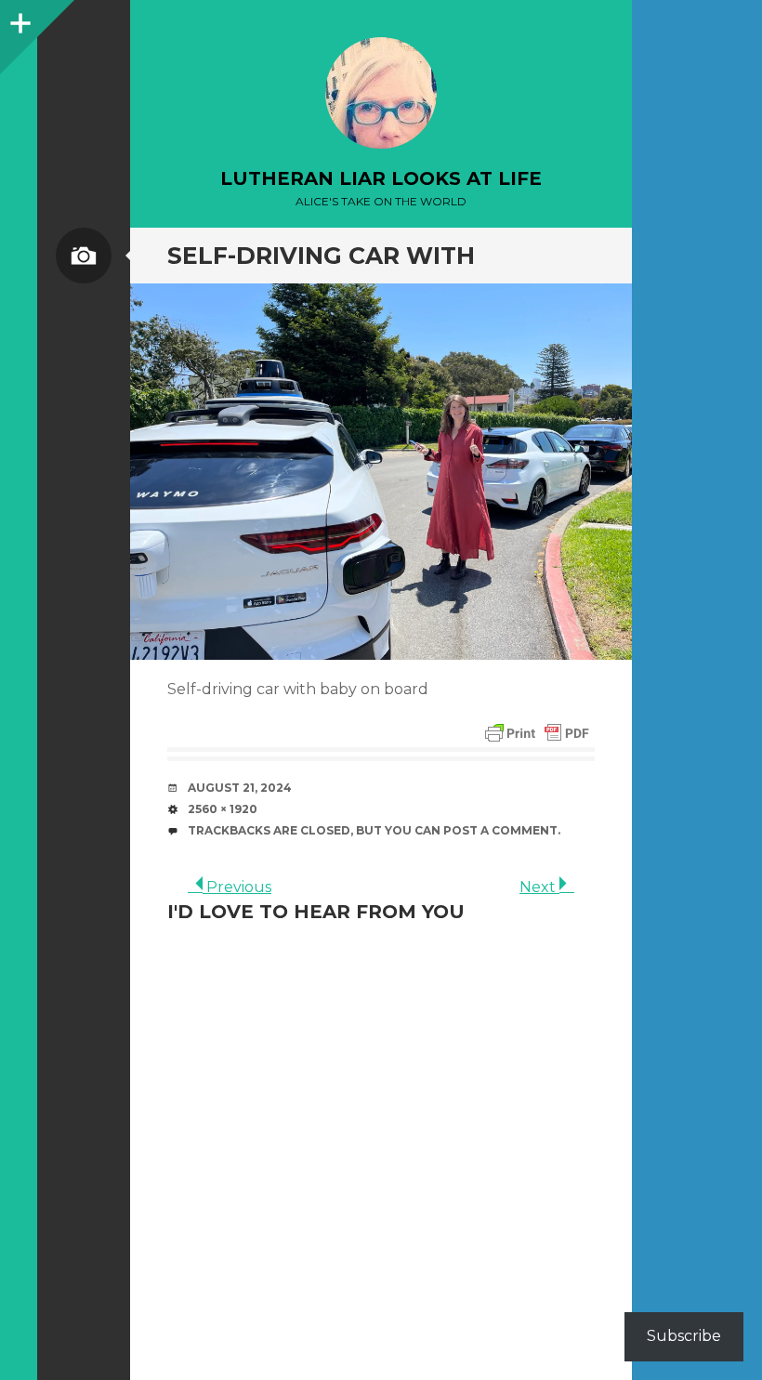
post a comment (500, 830)
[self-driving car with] (381, 471)
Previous (237, 887)
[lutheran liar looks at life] (381, 93)
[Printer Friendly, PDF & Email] (537, 733)
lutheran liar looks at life (381, 178)
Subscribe (684, 1336)
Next (539, 887)
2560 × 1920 (222, 809)
